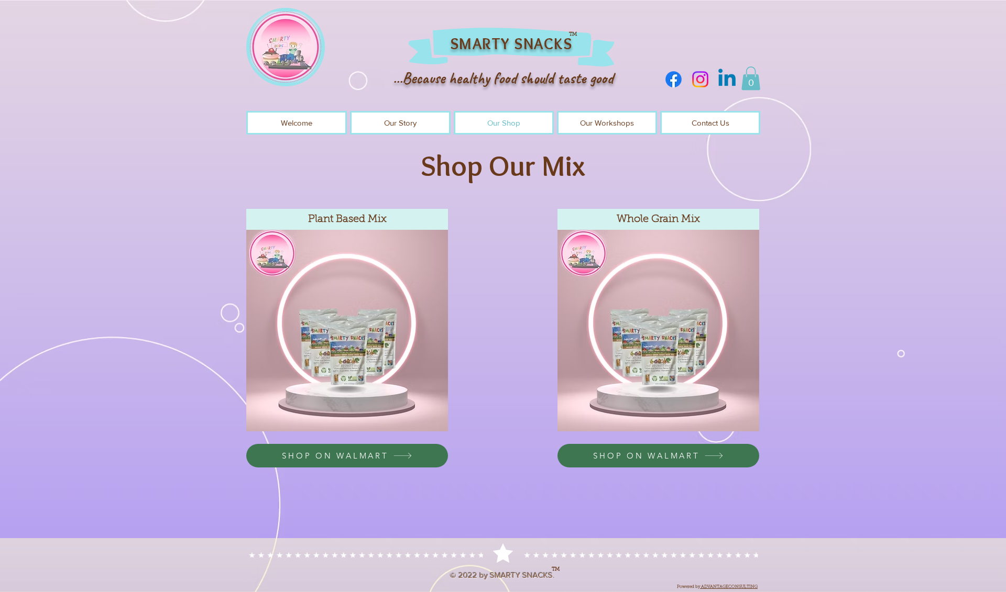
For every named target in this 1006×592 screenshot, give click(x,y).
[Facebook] (673, 79)
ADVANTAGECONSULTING (729, 587)
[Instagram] (700, 79)
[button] (751, 78)
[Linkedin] (727, 79)
